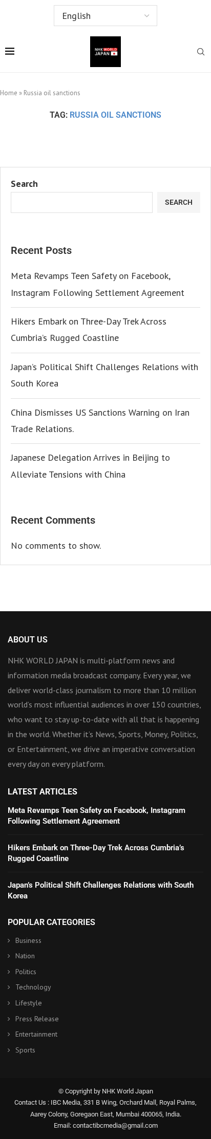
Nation (25, 955)
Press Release (37, 1018)
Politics (25, 971)
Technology (33, 987)
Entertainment (36, 1034)
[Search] (201, 52)
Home (8, 93)
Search (24, 183)
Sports (25, 1050)
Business (28, 940)
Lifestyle (28, 1002)
